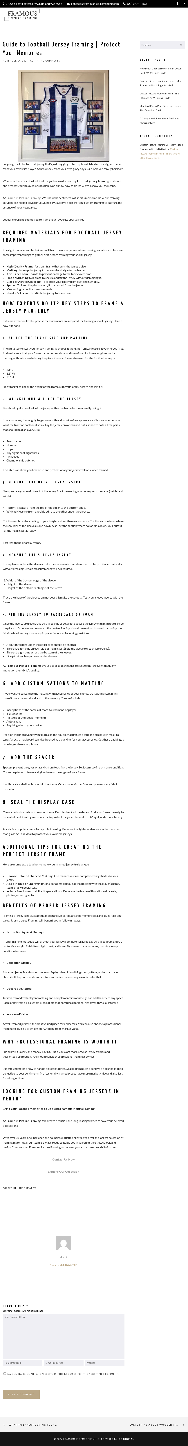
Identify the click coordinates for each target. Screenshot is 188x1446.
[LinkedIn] (183, 3)
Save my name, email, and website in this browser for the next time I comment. (63, 1374)
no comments (50, 61)
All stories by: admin (63, 1264)
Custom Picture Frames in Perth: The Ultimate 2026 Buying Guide (160, 153)
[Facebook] (177, 3)
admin (63, 1257)
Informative (28, 1188)
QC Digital (126, 1439)
